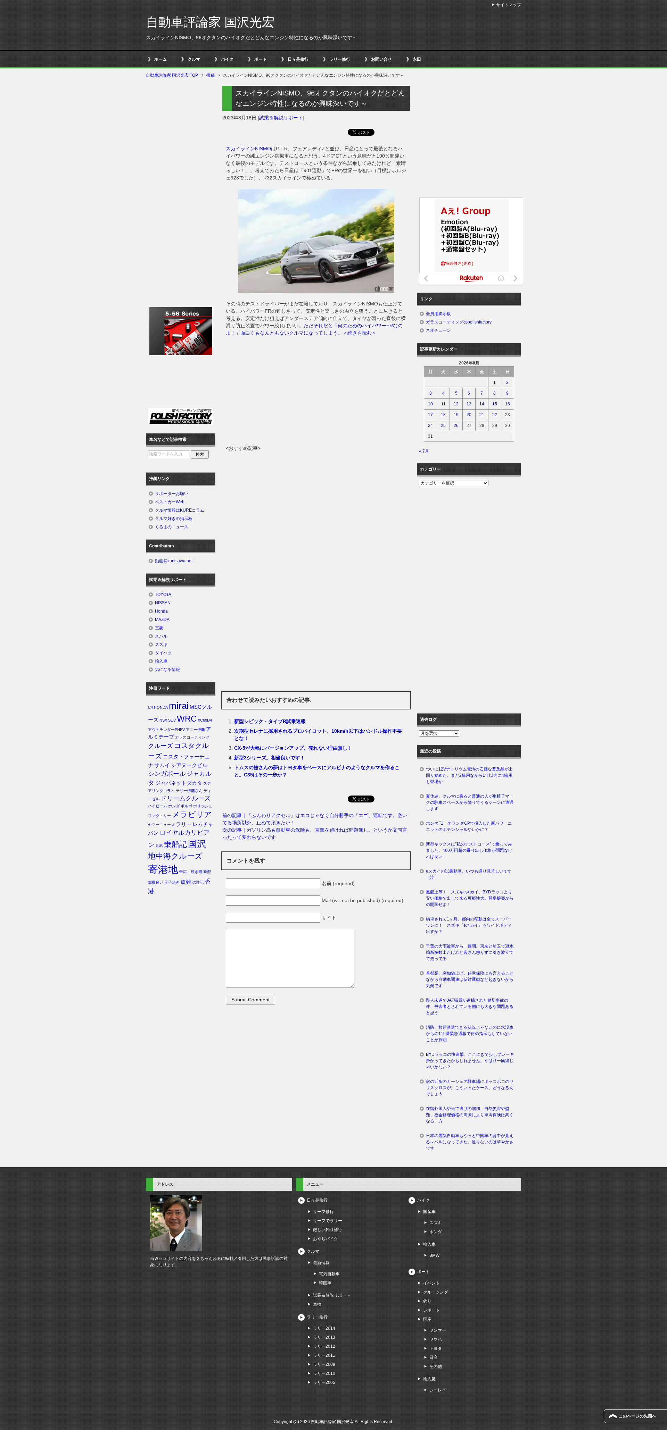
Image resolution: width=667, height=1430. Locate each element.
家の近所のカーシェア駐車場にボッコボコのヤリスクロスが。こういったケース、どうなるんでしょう (469, 1087)
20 (469, 414)
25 (443, 425)
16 (507, 404)
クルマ (194, 59)
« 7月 (424, 451)
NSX (163, 720)
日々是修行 (298, 59)
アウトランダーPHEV (166, 729)
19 (456, 414)
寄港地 (163, 869)
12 (456, 404)
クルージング (435, 1292)
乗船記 (175, 844)
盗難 (186, 882)
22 (494, 414)
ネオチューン (438, 330)
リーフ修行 (323, 1211)
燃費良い (155, 882)
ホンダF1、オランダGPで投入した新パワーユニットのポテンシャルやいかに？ (469, 826)
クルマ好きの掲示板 (173, 518)
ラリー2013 (324, 1337)
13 (469, 404)
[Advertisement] (316, 392)
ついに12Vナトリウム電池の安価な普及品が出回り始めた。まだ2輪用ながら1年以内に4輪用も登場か (469, 775)
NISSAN (163, 602)
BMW (434, 1255)
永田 (417, 59)
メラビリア (192, 814)
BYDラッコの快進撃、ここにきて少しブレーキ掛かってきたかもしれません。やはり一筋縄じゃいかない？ (470, 1060)
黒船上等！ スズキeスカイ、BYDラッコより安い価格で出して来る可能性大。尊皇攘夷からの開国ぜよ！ (469, 898)
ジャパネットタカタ (178, 783)
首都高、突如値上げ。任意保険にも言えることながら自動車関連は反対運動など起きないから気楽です (469, 979)
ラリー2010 (324, 1373)
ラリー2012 (324, 1346)
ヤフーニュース (161, 825)
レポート (431, 1310)
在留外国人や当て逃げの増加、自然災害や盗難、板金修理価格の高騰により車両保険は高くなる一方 (469, 1115)
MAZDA (162, 619)
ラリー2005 (324, 1382)
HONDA (161, 707)
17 (430, 414)
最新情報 (321, 1262)
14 (481, 404)
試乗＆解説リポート (281, 117)
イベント (431, 1283)
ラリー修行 (339, 59)
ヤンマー (437, 1330)
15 (494, 404)
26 (456, 425)
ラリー (183, 824)
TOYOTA (163, 594)
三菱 (159, 627)
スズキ (161, 644)
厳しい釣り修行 (327, 1229)
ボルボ (186, 806)
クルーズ (160, 745)
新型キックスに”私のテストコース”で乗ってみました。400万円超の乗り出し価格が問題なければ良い (469, 850)
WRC (187, 718)
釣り (427, 1301)
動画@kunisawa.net (173, 560)
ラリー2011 (324, 1355)
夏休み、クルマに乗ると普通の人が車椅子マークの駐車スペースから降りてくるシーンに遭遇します (469, 802)
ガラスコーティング (192, 737)
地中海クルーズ (175, 856)
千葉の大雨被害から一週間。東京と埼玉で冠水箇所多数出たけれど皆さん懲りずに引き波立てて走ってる (469, 952)
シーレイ (437, 1390)
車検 (317, 1304)
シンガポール (167, 773)
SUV (172, 720)
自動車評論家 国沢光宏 (210, 22)
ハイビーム (157, 806)
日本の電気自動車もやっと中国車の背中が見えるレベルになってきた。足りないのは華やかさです (469, 1142)
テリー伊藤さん (189, 791)
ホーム (160, 59)
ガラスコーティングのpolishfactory (459, 322)
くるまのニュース (171, 526)
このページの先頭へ (637, 1416)
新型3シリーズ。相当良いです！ (269, 757)
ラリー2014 (324, 1328)
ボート (260, 59)
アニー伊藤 (195, 729)
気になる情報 (167, 669)
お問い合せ (381, 59)
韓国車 (325, 1282)
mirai (179, 705)
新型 (207, 871)
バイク (227, 59)
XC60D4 (205, 720)
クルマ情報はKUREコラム (179, 510)
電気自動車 (329, 1273)
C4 (150, 707)
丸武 (159, 845)
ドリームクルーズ (185, 798)
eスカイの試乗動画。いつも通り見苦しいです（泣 (469, 874)
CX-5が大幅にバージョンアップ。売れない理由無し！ (293, 748)
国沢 (197, 844)
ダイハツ (163, 652)
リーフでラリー (327, 1220)
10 (430, 404)
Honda (161, 611)
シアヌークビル (189, 765)
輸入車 (161, 661)
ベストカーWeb (169, 501)
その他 (435, 1366)
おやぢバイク (325, 1238)
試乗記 (198, 882)
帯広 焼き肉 (190, 871)
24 (430, 425)
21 (481, 414)
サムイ (162, 765)
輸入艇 (429, 1379)
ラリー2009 (324, 1364)
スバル (161, 636)
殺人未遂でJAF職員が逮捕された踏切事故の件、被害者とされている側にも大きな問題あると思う (469, 1006)
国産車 (429, 1211)
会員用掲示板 (438, 313)
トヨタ (435, 1348)
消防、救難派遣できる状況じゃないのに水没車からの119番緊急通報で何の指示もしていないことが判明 (469, 1033)
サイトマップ (508, 4)
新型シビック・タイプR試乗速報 (270, 721)
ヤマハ (435, 1339)
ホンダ (174, 806)
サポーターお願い (171, 493)
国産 (427, 1319)
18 (443, 414)
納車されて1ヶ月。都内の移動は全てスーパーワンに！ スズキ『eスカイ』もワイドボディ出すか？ (469, 925)
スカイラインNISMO (248, 148)
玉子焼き (172, 882)
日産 (433, 1357)
